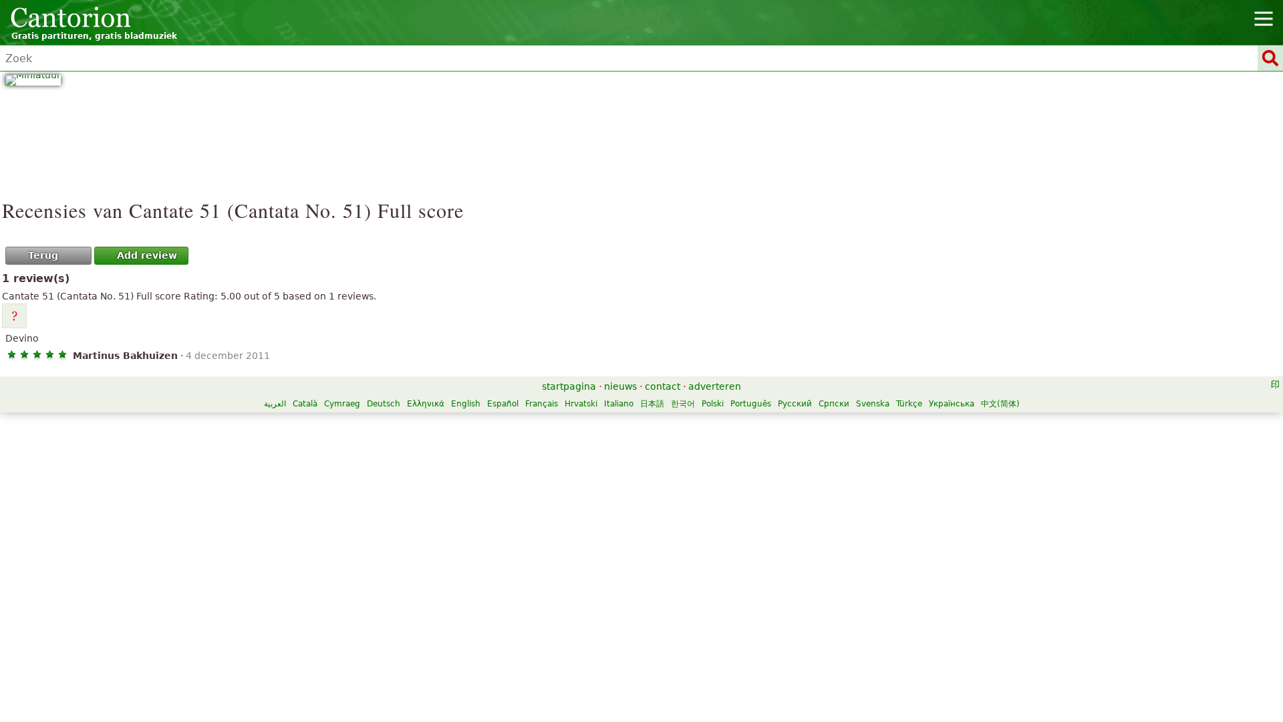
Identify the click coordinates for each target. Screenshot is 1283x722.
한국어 (683, 403)
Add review (147, 255)
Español (503, 403)
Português (750, 403)
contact (662, 386)
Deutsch (383, 403)
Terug (43, 255)
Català (305, 403)
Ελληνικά (425, 403)
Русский (795, 403)
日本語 (652, 403)
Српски (834, 403)
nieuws (620, 386)
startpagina (569, 386)
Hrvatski (581, 403)
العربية (275, 403)
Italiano (618, 403)
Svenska (872, 403)
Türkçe (909, 403)
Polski (713, 403)
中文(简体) (1000, 403)
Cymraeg (342, 403)
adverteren (714, 386)
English (465, 403)
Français (541, 403)
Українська (951, 403)
